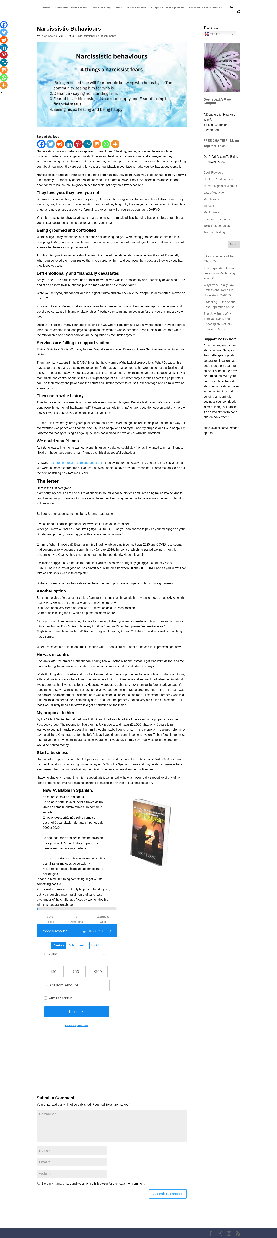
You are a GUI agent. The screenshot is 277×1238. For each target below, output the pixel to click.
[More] (115, 144)
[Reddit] (60, 144)
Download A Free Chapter (217, 101)
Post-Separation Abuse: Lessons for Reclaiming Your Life (219, 273)
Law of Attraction (215, 192)
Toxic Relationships (87, 35)
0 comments (108, 35)
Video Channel (136, 7)
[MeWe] (87, 144)
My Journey (211, 212)
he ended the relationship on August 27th (76, 462)
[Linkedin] (69, 144)
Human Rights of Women (220, 186)
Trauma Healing (214, 232)
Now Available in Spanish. (68, 790)
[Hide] (1, 92)
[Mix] (97, 144)
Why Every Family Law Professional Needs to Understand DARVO (219, 290)
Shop (119, 7)
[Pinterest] (78, 144)
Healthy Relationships (218, 179)
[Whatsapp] (106, 144)
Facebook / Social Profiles (205, 7)
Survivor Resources (217, 219)
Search (234, 244)
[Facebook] (41, 144)
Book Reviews (213, 172)
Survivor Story (101, 7)
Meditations (211, 199)
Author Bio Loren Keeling (71, 7)
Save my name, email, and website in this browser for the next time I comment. (93, 1183)
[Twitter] (50, 144)
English (214, 33)
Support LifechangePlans (167, 7)
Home (46, 7)
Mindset (209, 205)
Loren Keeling (48, 35)
